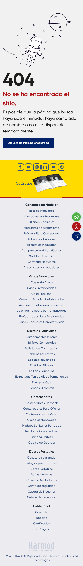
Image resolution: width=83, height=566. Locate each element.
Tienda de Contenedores (41, 431)
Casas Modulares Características (41, 322)
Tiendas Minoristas (41, 388)
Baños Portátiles (42, 469)
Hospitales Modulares (41, 244)
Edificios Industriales (41, 359)
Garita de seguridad (42, 486)
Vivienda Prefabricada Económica (41, 305)
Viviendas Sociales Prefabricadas (41, 299)
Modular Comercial (41, 256)
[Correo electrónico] (76, 236)
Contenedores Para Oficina (41, 408)
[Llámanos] (76, 226)
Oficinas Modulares (41, 222)
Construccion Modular (41, 204)
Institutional (41, 506)
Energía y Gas (41, 382)
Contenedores (41, 397)
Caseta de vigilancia (41, 457)
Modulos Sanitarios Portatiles (41, 425)
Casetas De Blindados (41, 480)
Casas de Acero (42, 282)
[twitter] (28, 167)
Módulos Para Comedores (41, 233)
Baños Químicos (41, 474)
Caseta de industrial (41, 491)
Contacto (41, 512)
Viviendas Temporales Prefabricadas (41, 310)
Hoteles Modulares (41, 210)
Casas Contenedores (41, 420)
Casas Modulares (41, 276)
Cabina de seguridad (41, 497)
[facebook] (20, 167)
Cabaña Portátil (42, 437)
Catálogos (41, 529)
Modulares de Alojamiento (41, 228)
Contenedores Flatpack (41, 403)
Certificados (41, 523)
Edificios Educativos (41, 354)
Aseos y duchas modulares (42, 267)
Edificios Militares (41, 365)
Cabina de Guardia (41, 442)
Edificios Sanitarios (41, 371)
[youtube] (53, 167)
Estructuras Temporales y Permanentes (41, 376)
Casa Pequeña (41, 293)
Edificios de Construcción (41, 348)
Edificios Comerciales (41, 342)
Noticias (41, 517)
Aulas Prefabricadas (41, 239)
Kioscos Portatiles (41, 451)
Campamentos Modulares (41, 216)
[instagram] (37, 167)
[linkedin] (45, 167)
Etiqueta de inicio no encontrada (28, 143)
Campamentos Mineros (41, 337)
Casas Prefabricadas (41, 288)
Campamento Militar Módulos (42, 250)
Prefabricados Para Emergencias (41, 316)
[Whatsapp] (76, 216)
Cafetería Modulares (42, 262)
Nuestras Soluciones (41, 331)
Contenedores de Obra (41, 414)
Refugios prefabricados (42, 463)
